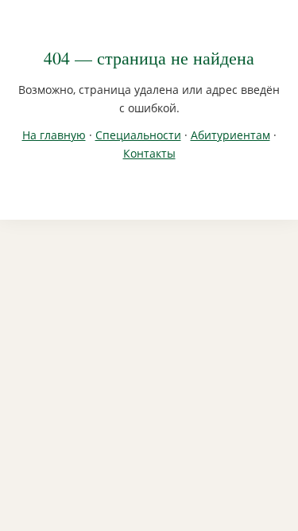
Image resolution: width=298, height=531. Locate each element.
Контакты (149, 153)
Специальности (138, 135)
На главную (54, 135)
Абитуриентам (230, 135)
